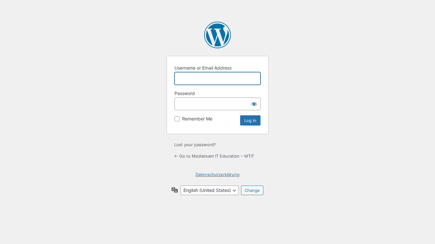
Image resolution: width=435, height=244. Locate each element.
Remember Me (197, 118)
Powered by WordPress (217, 35)
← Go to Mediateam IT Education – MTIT (214, 156)
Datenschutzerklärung (217, 174)
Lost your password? (195, 144)
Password (185, 93)
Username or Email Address (203, 68)
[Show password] (254, 104)
